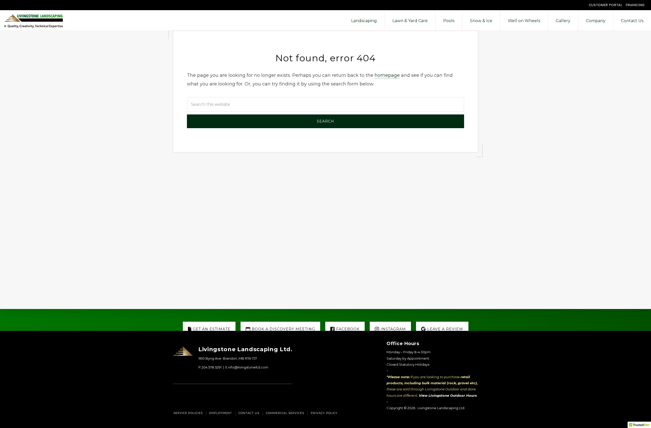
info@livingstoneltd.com (248, 367)
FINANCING (635, 5)
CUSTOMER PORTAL (605, 5)
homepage (387, 75)
